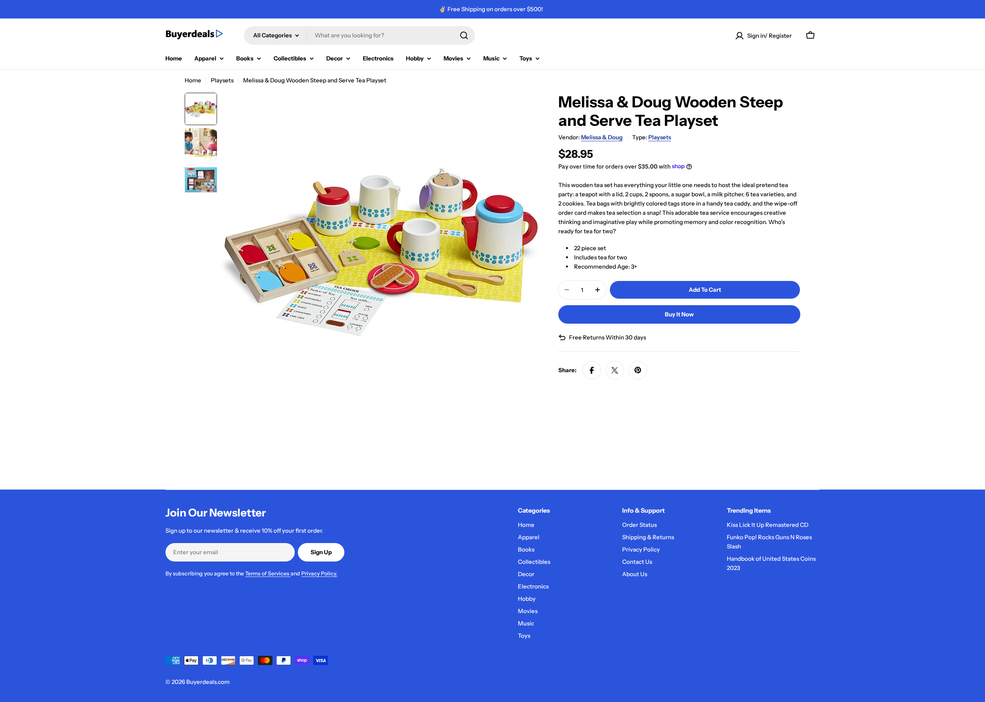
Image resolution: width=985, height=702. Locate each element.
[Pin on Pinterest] (638, 370)
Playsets (222, 80)
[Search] (464, 35)
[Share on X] (615, 370)
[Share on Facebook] (592, 370)
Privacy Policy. (319, 573)
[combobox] (359, 35)
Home (193, 80)
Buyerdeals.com (208, 681)
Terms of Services (267, 573)
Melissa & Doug (602, 137)
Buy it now (679, 314)
